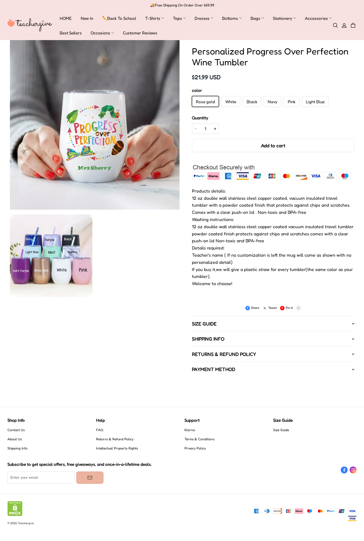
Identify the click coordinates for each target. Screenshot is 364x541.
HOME (66, 18)
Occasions (100, 32)
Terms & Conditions (199, 439)
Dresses (202, 18)
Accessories (316, 18)
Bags (255, 18)
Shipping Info (17, 448)
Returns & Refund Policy (114, 439)
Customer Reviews (140, 32)
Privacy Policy (195, 448)
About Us (14, 439)
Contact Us (16, 430)
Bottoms (230, 18)
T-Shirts (152, 18)
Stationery (282, 18)
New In (87, 18)
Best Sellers (71, 32)
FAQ (99, 430)
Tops (177, 18)
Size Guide (281, 430)
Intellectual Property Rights (117, 448)
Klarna (189, 430)
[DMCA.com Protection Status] (15, 515)
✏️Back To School (119, 18)
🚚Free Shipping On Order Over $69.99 (182, 5)
